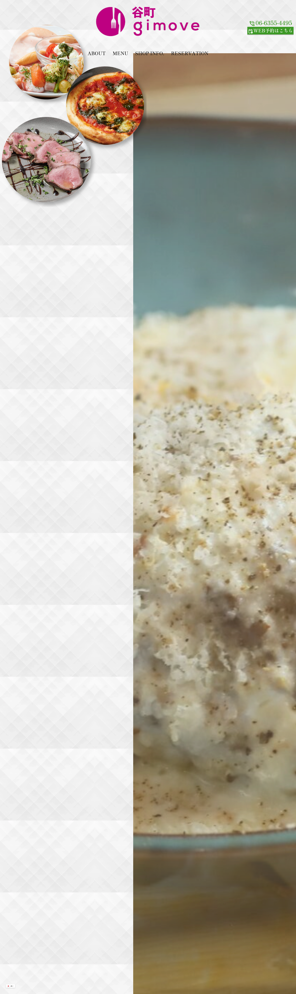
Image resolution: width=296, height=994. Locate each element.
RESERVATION (189, 53)
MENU (120, 53)
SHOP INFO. (149, 53)
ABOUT (97, 53)
